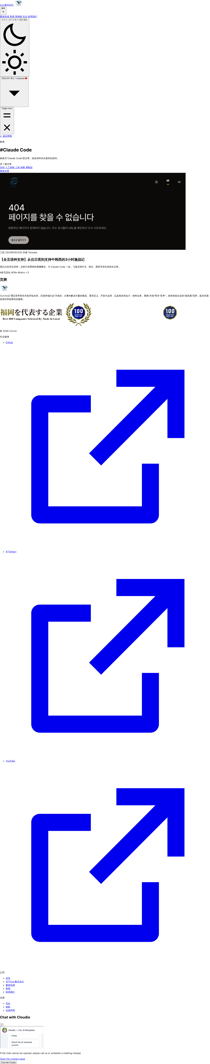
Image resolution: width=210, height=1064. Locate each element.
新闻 (12, 16)
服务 (3, 8)
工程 (17, 167)
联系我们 (32, 16)
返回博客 (6, 136)
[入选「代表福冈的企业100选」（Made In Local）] (91, 325)
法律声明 (10, 1010)
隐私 (8, 1006)
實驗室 (29, 167)
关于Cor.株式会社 (15, 981)
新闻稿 (19, 16)
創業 (23, 167)
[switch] (14, 47)
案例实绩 (5, 16)
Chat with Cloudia (8, 1062)
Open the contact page (12, 1058)
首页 (8, 978)
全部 (2, 167)
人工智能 (10, 167)
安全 (25, 16)
